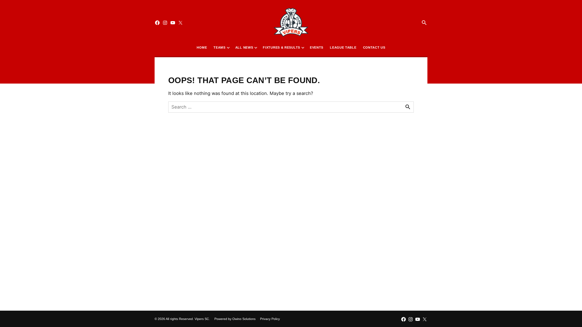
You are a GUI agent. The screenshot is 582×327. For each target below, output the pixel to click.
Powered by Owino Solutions (235, 319)
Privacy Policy (270, 319)
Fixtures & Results (281, 47)
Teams (219, 47)
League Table (343, 47)
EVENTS (316, 47)
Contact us (374, 47)
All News (244, 47)
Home (202, 47)
